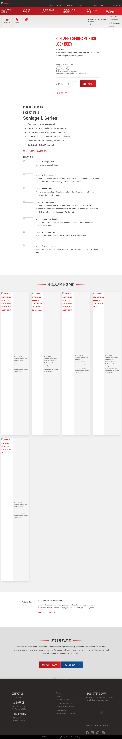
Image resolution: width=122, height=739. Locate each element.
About (51, 5)
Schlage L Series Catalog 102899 (36, 151)
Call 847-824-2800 (72, 664)
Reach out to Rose (46, 612)
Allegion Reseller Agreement (65, 713)
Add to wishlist (61, 93)
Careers (59, 5)
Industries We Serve (92, 10)
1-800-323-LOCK (98, 5)
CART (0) (117, 5)
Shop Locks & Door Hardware (69, 10)
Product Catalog (61, 710)
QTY (69, 84)
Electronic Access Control (64, 703)
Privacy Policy (61, 737)
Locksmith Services (26, 10)
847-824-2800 (16, 697)
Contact (80, 5)
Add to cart (88, 83)
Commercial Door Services (65, 707)
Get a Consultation (110, 10)
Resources (70, 5)
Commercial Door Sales (48, 10)
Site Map (77, 737)
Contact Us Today (49, 664)
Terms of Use (70, 737)
